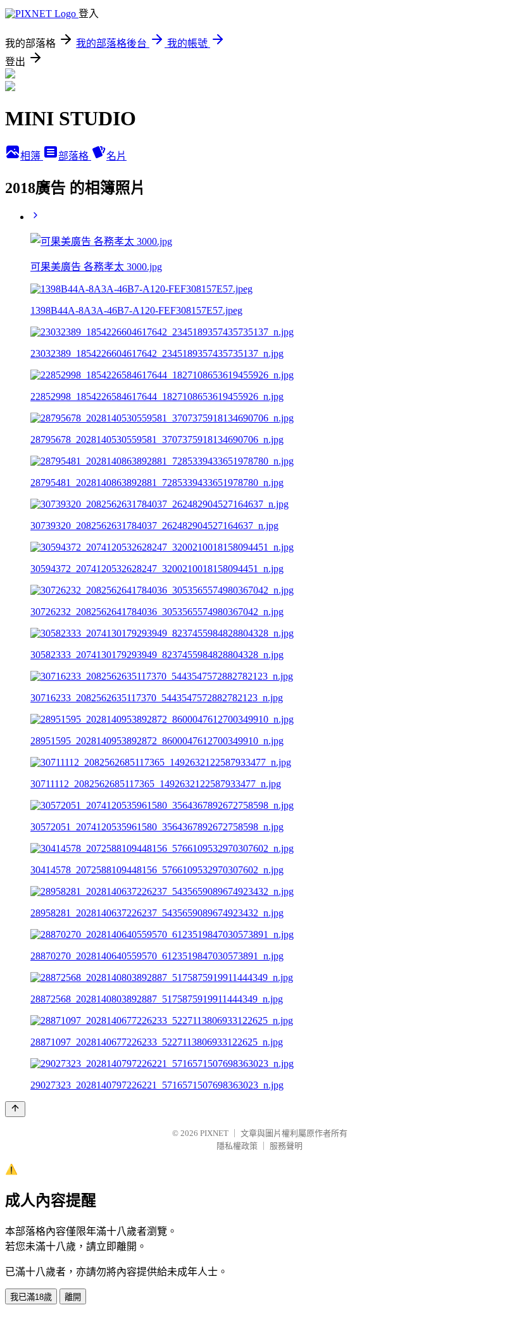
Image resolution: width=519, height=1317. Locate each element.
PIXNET (214, 1133)
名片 (116, 156)
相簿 (31, 156)
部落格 (74, 156)
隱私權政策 (237, 1146)
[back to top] (15, 1109)
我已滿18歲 (31, 1297)
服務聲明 (286, 1146)
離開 (73, 1297)
